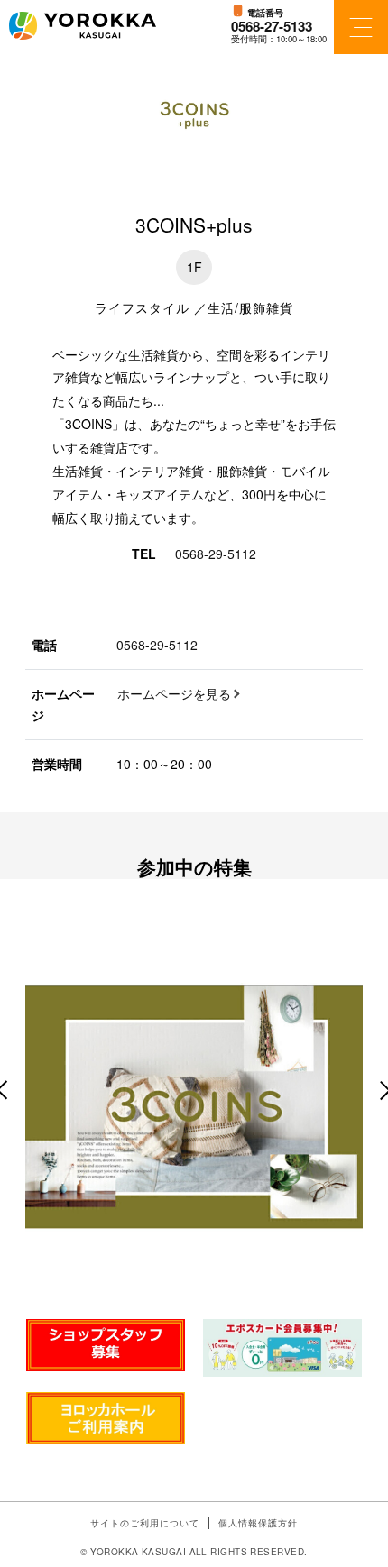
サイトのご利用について (144, 1523)
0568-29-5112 (215, 554)
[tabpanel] (194, 1104)
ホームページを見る (174, 693)
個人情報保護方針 (258, 1523)
